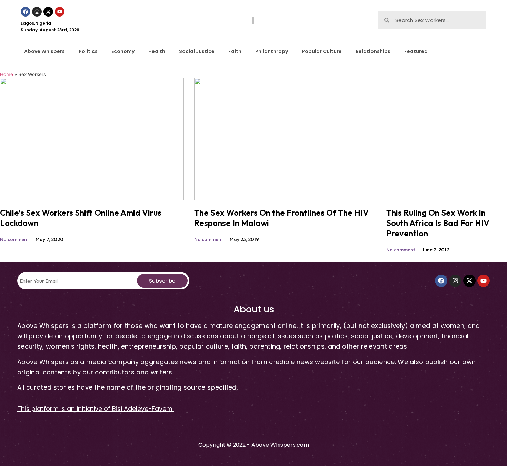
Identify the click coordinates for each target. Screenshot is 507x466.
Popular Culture (322, 51)
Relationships (373, 51)
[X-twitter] (48, 12)
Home (6, 74)
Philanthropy (271, 51)
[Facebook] (25, 12)
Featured (416, 51)
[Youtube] (59, 12)
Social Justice (197, 51)
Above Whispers (44, 51)
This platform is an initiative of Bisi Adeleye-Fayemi (95, 408)
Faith (234, 51)
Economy (123, 51)
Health (156, 51)
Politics (88, 51)
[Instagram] (37, 12)
